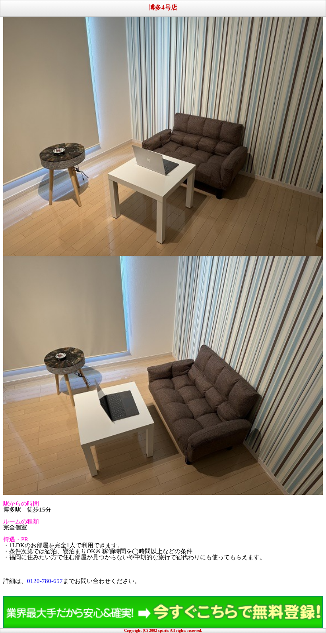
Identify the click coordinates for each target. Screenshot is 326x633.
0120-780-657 (45, 581)
